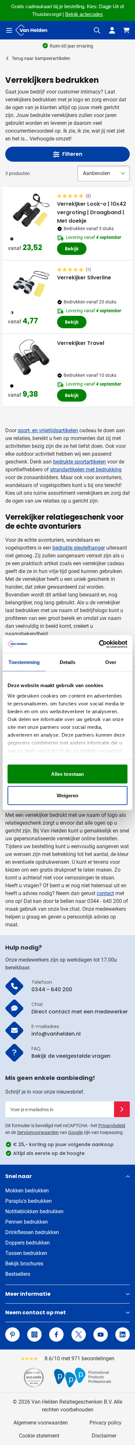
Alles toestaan (67, 774)
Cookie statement (39, 1436)
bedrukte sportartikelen (79, 462)
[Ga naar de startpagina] (31, 30)
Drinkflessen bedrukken (32, 1232)
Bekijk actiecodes (84, 14)
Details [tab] (68, 662)
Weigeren (68, 795)
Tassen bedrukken (26, 1253)
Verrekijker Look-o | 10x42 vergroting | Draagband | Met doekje (91, 212)
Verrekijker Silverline (84, 277)
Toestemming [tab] (24, 662)
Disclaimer (104, 1436)
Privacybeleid (111, 1125)
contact (105, 893)
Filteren (72, 154)
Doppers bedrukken (27, 1243)
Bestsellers (17, 1274)
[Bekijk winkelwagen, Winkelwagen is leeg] (126, 30)
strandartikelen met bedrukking (86, 469)
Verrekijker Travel (80, 343)
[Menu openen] (9, 30)
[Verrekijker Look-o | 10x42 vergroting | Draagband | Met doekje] (31, 210)
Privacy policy (105, 1423)
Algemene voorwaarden (40, 1423)
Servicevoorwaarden (38, 1132)
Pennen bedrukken (26, 1222)
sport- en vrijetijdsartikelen (48, 430)
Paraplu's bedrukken (28, 1201)
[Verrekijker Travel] (31, 357)
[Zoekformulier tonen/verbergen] (97, 30)
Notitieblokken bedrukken (34, 1211)
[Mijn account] (112, 30)
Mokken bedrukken (27, 1190)
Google (75, 1132)
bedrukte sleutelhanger (78, 548)
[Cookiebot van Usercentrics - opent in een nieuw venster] (98, 644)
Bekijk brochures (24, 1264)
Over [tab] (110, 662)
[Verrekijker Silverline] (31, 284)
